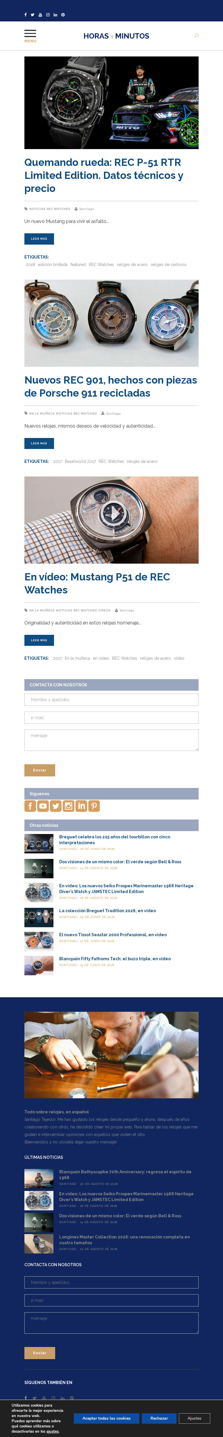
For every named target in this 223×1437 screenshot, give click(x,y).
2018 (30, 264)
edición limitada (53, 264)
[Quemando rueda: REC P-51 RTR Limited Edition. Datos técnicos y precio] (111, 102)
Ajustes (195, 1418)
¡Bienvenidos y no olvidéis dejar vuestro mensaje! (70, 1142)
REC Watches (58, 208)
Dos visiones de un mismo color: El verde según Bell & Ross (120, 861)
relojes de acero (132, 264)
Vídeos (104, 610)
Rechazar (159, 1418)
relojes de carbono (169, 264)
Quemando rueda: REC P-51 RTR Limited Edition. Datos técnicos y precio (103, 175)
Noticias (37, 208)
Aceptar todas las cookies (106, 1418)
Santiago (86, 208)
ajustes (52, 1431)
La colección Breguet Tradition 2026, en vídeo (107, 910)
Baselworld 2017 (80, 461)
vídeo (179, 658)
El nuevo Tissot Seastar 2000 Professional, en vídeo (113, 934)
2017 (57, 461)
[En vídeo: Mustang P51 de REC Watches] (111, 520)
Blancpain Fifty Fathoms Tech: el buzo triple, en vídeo (115, 958)
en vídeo (101, 658)
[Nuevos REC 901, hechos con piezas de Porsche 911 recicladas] (111, 323)
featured (78, 264)
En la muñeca (42, 413)
